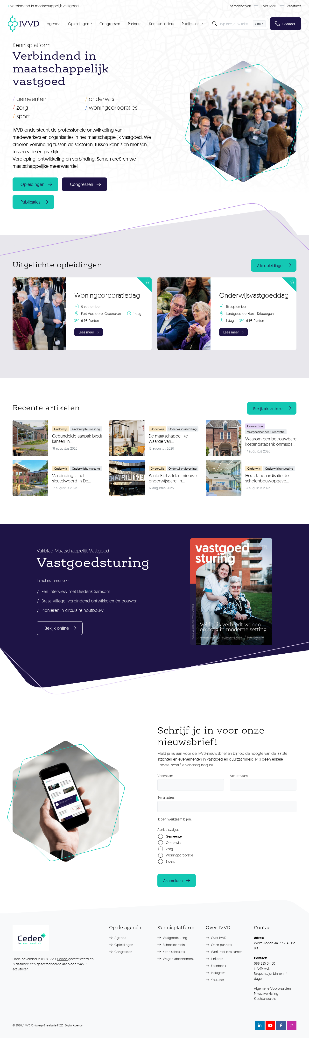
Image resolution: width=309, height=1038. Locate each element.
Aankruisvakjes (168, 829)
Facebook (218, 966)
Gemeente (174, 836)
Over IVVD (268, 6)
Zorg (20, 107)
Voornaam (165, 776)
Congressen (109, 23)
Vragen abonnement (178, 959)
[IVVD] (23, 23)
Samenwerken (240, 6)
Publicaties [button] (31, 202)
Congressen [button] (81, 184)
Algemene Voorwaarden (272, 988)
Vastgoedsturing (174, 938)
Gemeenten (29, 98)
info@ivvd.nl (263, 968)
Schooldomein (173, 945)
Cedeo (62, 959)
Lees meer (86, 332)
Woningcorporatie (179, 855)
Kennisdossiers (161, 23)
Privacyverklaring (266, 993)
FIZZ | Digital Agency (70, 1025)
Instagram (217, 973)
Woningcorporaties (111, 107)
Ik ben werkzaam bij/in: (174, 819)
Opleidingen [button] (32, 184)
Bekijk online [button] (57, 628)
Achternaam (239, 776)
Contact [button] (288, 23)
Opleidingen (123, 945)
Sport (21, 116)
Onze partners (221, 945)
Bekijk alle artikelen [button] (269, 408)
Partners (134, 23)
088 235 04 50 (264, 963)
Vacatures (294, 6)
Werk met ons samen (226, 952)
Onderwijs (99, 98)
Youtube (217, 980)
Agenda (53, 23)
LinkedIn (216, 959)
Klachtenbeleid (265, 998)
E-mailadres (166, 797)
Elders (170, 861)
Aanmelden (173, 880)
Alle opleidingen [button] (271, 265)
